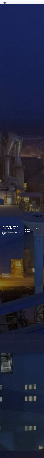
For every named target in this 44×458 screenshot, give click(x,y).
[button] (41, 2)
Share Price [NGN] (27, 229)
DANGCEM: (27, 231)
